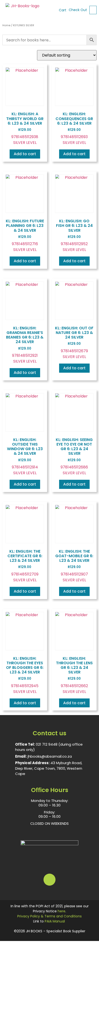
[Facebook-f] (49, 880)
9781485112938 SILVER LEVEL (24, 128)
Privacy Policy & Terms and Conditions (49, 916)
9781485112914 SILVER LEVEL (25, 456)
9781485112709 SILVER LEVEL (24, 566)
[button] (93, 10)
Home (6, 25)
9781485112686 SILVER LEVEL (74, 456)
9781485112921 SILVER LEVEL (24, 344)
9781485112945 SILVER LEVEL (24, 675)
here (61, 911)
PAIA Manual (55, 921)
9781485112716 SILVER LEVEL (25, 235)
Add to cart (25, 154)
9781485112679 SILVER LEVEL (74, 342)
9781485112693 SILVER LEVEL (74, 128)
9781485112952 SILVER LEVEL (74, 235)
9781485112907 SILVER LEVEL (74, 566)
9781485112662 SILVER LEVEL (74, 675)
